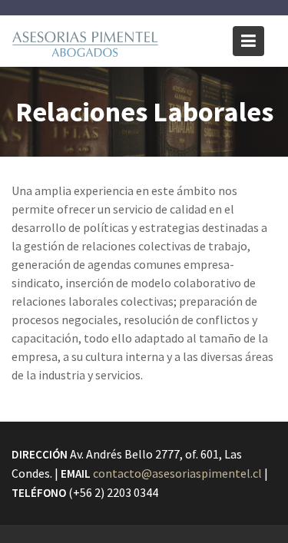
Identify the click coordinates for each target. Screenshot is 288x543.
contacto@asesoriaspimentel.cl (177, 473)
